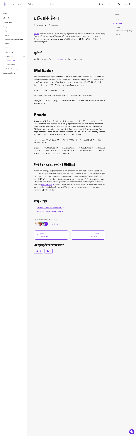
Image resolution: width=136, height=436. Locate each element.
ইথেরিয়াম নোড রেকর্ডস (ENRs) (124, 31)
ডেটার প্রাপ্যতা (9, 52)
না (50, 251)
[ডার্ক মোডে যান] (118, 4)
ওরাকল (6, 44)
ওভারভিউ (5, 14)
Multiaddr (119, 23)
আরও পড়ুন (118, 34)
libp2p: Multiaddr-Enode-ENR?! (50, 211)
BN (128, 4)
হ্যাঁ (40, 251)
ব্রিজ (6, 31)
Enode (118, 27)
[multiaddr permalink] (33, 70)
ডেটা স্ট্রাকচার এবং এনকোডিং (12, 69)
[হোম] (4, 4)
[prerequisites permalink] (33, 53)
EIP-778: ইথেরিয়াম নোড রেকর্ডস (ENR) (50, 207)
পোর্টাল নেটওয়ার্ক (11, 65)
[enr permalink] (33, 164)
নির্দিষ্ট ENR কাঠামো (47, 184)
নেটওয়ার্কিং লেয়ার (9, 56)
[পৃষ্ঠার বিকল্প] (45, 25)
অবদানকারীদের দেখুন (54, 224)
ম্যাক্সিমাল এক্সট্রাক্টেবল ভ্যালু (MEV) (14, 39)
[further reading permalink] (33, 201)
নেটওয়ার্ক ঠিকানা (11, 60)
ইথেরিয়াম (36, 33)
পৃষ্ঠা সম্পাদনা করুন (53, 25)
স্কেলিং (7, 48)
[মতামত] (131, 431)
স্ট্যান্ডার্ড (7, 35)
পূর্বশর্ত (117, 20)
